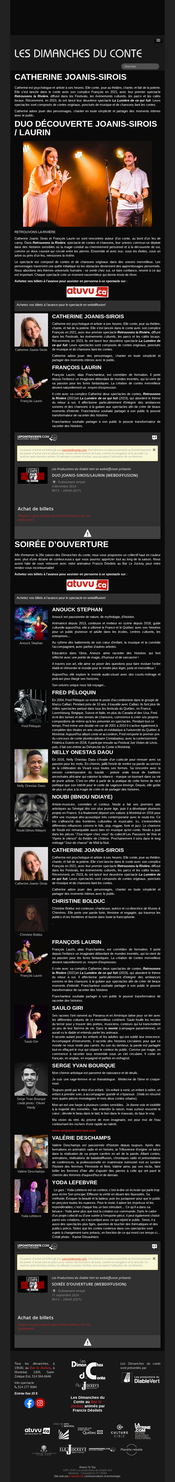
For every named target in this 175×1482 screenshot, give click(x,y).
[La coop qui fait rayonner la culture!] (119, 1431)
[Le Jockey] (72, 1450)
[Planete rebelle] (131, 1450)
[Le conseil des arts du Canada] (43, 1450)
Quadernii (77, 1476)
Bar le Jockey (40, 1368)
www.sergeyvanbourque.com (74, 1130)
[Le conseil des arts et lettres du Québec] (90, 1431)
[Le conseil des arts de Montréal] (63, 1431)
